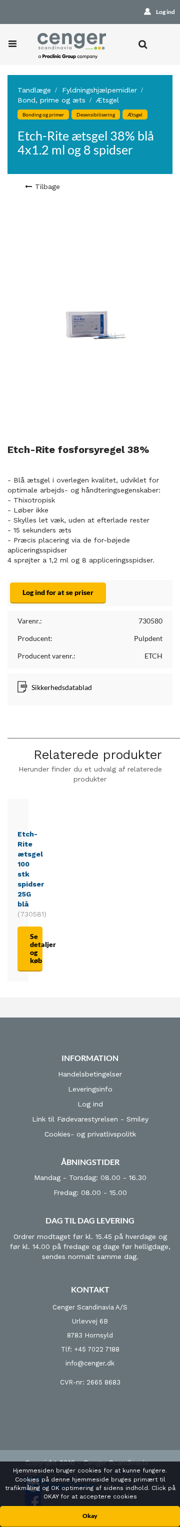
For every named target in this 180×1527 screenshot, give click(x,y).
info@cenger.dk (90, 1363)
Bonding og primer (43, 115)
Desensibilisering (95, 115)
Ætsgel (107, 100)
